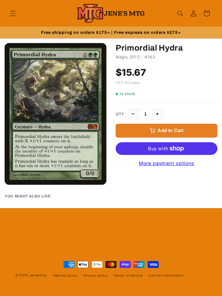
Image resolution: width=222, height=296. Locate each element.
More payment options (166, 163)
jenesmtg (38, 275)
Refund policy (65, 275)
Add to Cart (170, 130)
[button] (12, 13)
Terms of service (128, 275)
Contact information (166, 275)
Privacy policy (96, 275)
